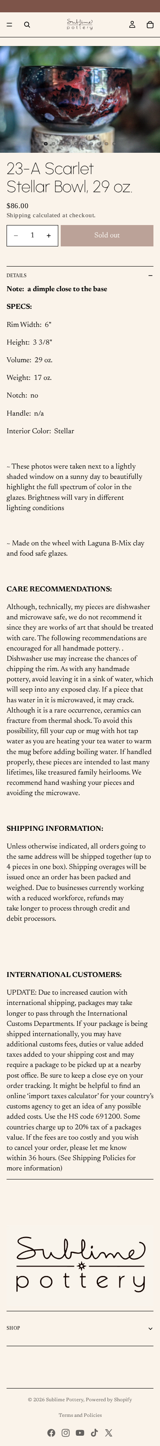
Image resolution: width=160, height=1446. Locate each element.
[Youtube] (80, 1433)
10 (114, 143)
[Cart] (150, 25)
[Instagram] (66, 1433)
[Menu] (9, 24)
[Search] (27, 25)
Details (17, 275)
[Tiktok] (94, 1433)
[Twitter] (109, 1433)
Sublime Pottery (64, 1400)
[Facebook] (51, 1433)
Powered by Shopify (109, 1400)
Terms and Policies (80, 1415)
